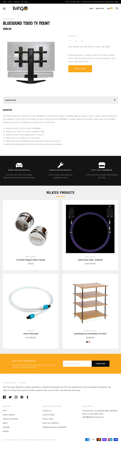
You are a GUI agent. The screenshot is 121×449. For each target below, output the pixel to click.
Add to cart (80, 69)
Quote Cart (100, 9)
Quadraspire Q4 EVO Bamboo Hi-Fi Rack (90, 333)
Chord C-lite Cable (30, 333)
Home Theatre (9, 414)
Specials (6, 427)
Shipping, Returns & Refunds (54, 427)
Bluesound (8, 19)
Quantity (72, 36)
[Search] (117, 9)
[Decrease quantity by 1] (69, 40)
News (10, 2)
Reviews (17, 2)
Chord (31, 331)
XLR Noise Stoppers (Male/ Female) (30, 260)
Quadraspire (90, 331)
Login (91, 9)
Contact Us (47, 410)
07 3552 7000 (75, 2)
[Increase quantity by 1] (82, 40)
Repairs (6, 431)
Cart (109, 9)
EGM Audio (31, 257)
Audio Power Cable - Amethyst (90, 260)
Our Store (24, 2)
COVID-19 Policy (49, 414)
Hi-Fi (4, 410)
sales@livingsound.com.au (93, 417)
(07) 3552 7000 (97, 414)
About (5, 2)
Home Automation (10, 419)
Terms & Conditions (51, 423)
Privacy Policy (48, 419)
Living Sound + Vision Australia (18, 440)
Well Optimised (50, 440)
